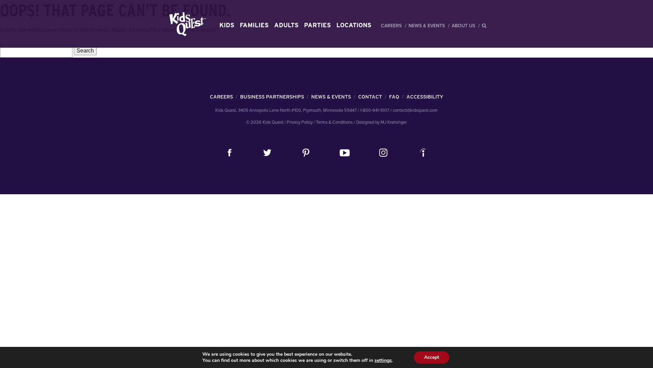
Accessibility (424, 97)
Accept (431, 357)
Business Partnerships (272, 97)
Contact (370, 97)
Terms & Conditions (334, 122)
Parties (317, 25)
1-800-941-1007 (374, 110)
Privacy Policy (300, 122)
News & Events (426, 26)
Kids (226, 25)
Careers (391, 26)
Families (254, 25)
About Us (463, 26)
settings (383, 360)
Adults (286, 25)
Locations (353, 25)
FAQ (394, 97)
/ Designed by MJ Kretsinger (380, 122)
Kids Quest (186, 24)
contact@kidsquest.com (415, 110)
